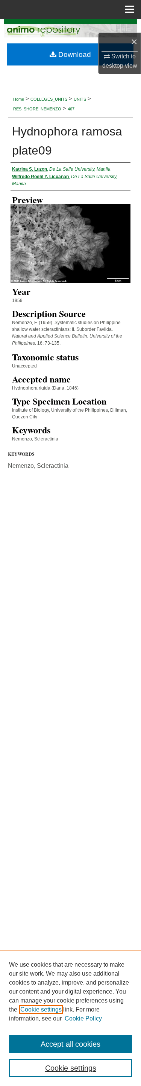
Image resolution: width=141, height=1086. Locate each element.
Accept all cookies (70, 1044)
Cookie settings (41, 1009)
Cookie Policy (83, 1018)
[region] (70, 1018)
